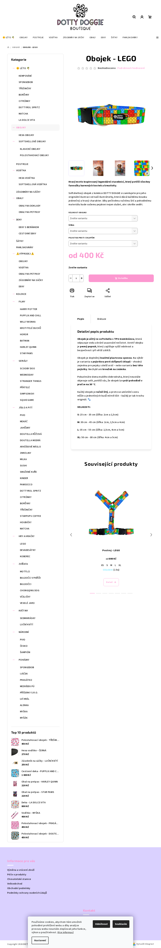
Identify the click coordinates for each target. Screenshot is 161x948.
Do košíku (123, 278)
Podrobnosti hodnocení (131, 68)
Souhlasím (121, 924)
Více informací (65, 932)
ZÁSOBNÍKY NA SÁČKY (28, 192)
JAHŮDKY (25, 427)
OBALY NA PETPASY (29, 212)
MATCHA (23, 113)
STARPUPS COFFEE (30, 516)
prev (71, 534)
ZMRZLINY (25, 453)
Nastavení (40, 940)
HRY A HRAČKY (27, 536)
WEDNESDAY (27, 374)
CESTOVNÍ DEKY (27, 233)
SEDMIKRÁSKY (27, 618)
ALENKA (24, 705)
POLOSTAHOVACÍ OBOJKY (34, 155)
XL (120, 565)
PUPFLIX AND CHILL (30, 315)
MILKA (23, 459)
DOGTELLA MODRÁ (30, 440)
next (151, 534)
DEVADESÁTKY (28, 550)
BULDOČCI (25, 584)
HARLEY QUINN (28, 347)
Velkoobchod (14, 883)
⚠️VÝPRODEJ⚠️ (25, 253)
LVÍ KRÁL (24, 699)
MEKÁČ (24, 421)
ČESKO (24, 646)
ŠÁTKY (19, 241)
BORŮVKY (24, 94)
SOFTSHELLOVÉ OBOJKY (32, 141)
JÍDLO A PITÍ (25, 407)
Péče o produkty (16, 874)
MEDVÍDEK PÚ (27, 686)
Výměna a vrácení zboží (21, 870)
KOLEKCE (21, 294)
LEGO (23, 543)
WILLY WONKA (28, 322)
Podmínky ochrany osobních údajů (27, 893)
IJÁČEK (24, 673)
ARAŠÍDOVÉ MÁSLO (30, 446)
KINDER (24, 478)
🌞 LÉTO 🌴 (23, 68)
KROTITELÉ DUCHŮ (30, 328)
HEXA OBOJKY (26, 135)
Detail (109, 582)
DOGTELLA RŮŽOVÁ (31, 434)
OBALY (19, 198)
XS (102, 565)
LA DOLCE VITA (27, 120)
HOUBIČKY (25, 522)
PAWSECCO (26, 484)
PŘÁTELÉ (25, 387)
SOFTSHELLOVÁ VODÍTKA (33, 184)
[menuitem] (8, 37)
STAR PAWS (26, 353)
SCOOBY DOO (27, 368)
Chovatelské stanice (19, 879)
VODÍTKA (21, 170)
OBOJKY (21, 127)
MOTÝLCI (25, 571)
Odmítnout (101, 924)
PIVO (22, 415)
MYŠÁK (24, 718)
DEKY (19, 219)
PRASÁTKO (26, 680)
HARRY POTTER (28, 309)
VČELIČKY (25, 596)
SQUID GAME (27, 400)
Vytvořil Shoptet (145, 944)
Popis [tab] (80, 319)
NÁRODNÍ (24, 632)
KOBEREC (25, 556)
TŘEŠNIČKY (25, 88)
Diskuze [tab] (101, 319)
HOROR (24, 334)
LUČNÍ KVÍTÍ (26, 624)
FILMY (22, 301)
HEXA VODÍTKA (27, 178)
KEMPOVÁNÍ (25, 76)
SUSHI (23, 465)
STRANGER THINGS (30, 381)
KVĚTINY (23, 610)
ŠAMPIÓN (25, 652)
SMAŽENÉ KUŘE (28, 472)
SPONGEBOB (26, 82)
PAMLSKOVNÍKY (24, 247)
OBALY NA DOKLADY (29, 205)
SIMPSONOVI (27, 393)
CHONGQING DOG (29, 590)
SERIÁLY (23, 361)
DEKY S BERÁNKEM (29, 227)
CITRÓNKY (24, 101)
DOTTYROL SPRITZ (29, 107)
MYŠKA (24, 711)
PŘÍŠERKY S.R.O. (29, 692)
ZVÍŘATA (23, 564)
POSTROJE (22, 164)
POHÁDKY (24, 660)
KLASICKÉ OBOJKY (30, 149)
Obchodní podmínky (18, 888)
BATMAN (24, 340)
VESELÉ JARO (27, 603)
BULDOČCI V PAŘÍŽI (30, 578)
